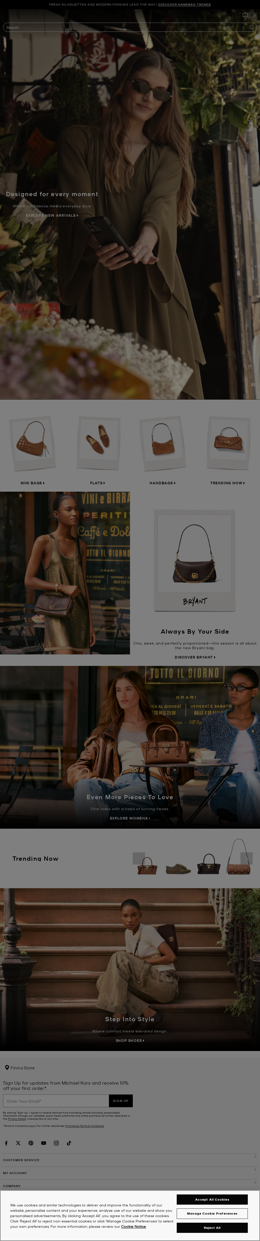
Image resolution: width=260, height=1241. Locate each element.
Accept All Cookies (212, 1199)
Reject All (212, 1227)
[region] (130, 1215)
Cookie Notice (133, 1226)
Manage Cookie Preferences (212, 1213)
